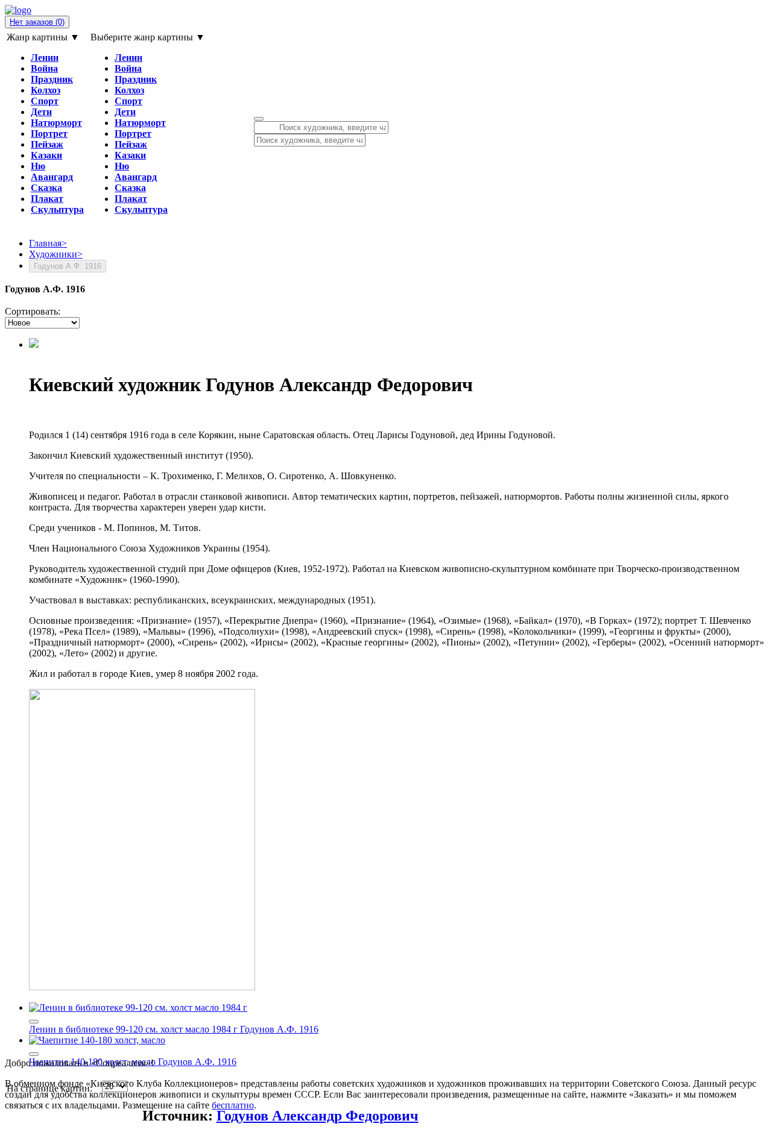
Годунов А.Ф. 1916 (279, 1029)
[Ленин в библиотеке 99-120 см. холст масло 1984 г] (138, 1007)
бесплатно (233, 1105)
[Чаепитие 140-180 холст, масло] (97, 1040)
